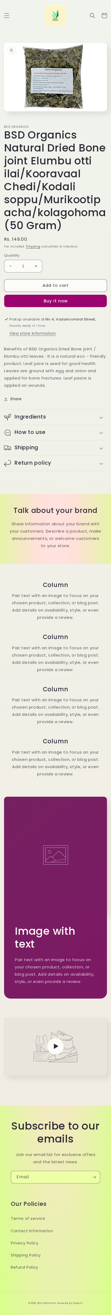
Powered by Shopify (70, 1303)
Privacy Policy (24, 1243)
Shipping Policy (26, 1255)
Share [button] (16, 399)
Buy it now (56, 301)
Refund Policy (24, 1267)
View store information (32, 333)
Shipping (33, 246)
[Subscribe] (94, 1177)
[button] (7, 16)
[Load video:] (55, 1046)
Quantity (11, 255)
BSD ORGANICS (46, 1303)
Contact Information (32, 1231)
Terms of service (28, 1218)
